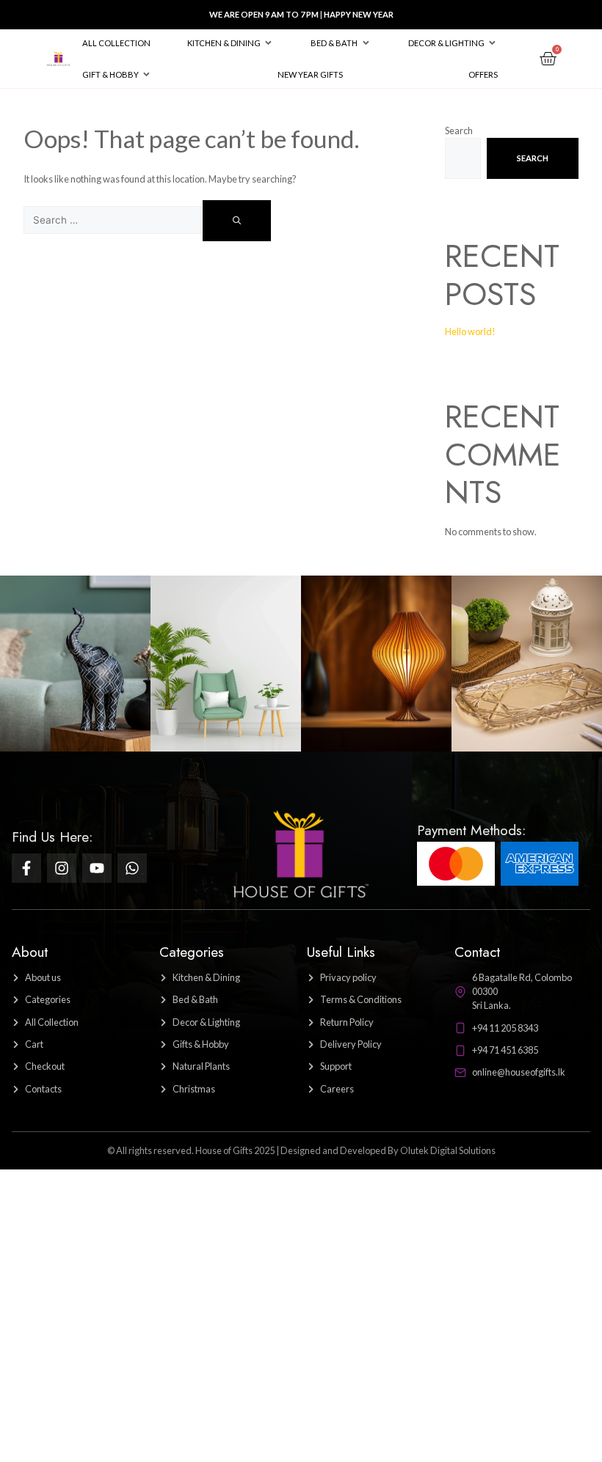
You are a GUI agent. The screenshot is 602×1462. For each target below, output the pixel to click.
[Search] (237, 220)
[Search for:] (113, 220)
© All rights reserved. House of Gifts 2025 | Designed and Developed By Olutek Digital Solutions (301, 1150)
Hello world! (470, 331)
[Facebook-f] (26, 868)
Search (459, 130)
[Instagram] (61, 868)
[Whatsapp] (132, 868)
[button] (230, 43)
